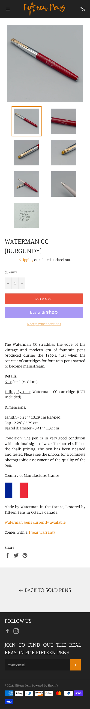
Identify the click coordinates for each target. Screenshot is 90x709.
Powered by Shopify (45, 685)
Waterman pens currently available (35, 522)
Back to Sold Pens (47, 589)
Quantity (11, 272)
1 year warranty (41, 532)
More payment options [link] (44, 324)
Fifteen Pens (23, 685)
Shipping (26, 259)
